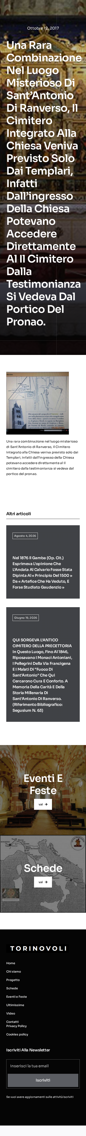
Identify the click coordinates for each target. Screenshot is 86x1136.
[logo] (37, 946)
